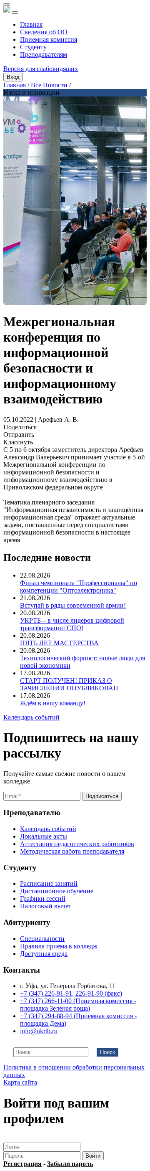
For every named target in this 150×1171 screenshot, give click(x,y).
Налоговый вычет (45, 906)
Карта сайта (20, 1082)
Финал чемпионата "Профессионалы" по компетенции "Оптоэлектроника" (78, 586)
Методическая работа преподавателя (72, 851)
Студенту (33, 47)
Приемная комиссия (48, 39)
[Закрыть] (6, 4)
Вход (13, 77)
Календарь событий (31, 717)
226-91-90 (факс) (98, 993)
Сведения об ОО (44, 31)
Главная (31, 24)
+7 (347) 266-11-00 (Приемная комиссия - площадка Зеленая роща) (78, 1004)
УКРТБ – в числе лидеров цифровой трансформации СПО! (72, 624)
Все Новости (49, 85)
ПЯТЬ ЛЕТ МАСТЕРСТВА (59, 642)
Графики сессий (42, 898)
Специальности (42, 938)
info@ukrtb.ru (39, 1030)
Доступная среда (44, 953)
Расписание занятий (49, 883)
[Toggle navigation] (15, 12)
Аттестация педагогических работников (77, 843)
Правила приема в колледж (59, 946)
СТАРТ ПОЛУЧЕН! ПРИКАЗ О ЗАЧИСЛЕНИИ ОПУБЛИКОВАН (69, 684)
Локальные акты (43, 836)
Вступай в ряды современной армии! (73, 605)
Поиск (107, 1052)
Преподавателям (43, 54)
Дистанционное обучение (56, 891)
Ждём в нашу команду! (52, 703)
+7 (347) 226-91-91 (46, 993)
